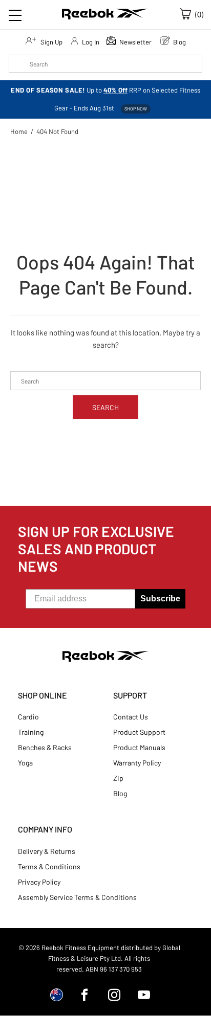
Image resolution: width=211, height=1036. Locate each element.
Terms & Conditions (49, 866)
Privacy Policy (39, 881)
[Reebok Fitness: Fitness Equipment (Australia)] (105, 15)
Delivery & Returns (46, 851)
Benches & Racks (45, 747)
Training (31, 732)
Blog (120, 793)
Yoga (25, 762)
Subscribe (160, 598)
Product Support (139, 732)
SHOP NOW (135, 108)
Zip (118, 778)
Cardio (28, 716)
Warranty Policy (137, 762)
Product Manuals (139, 747)
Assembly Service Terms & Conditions (77, 897)
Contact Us (130, 716)
